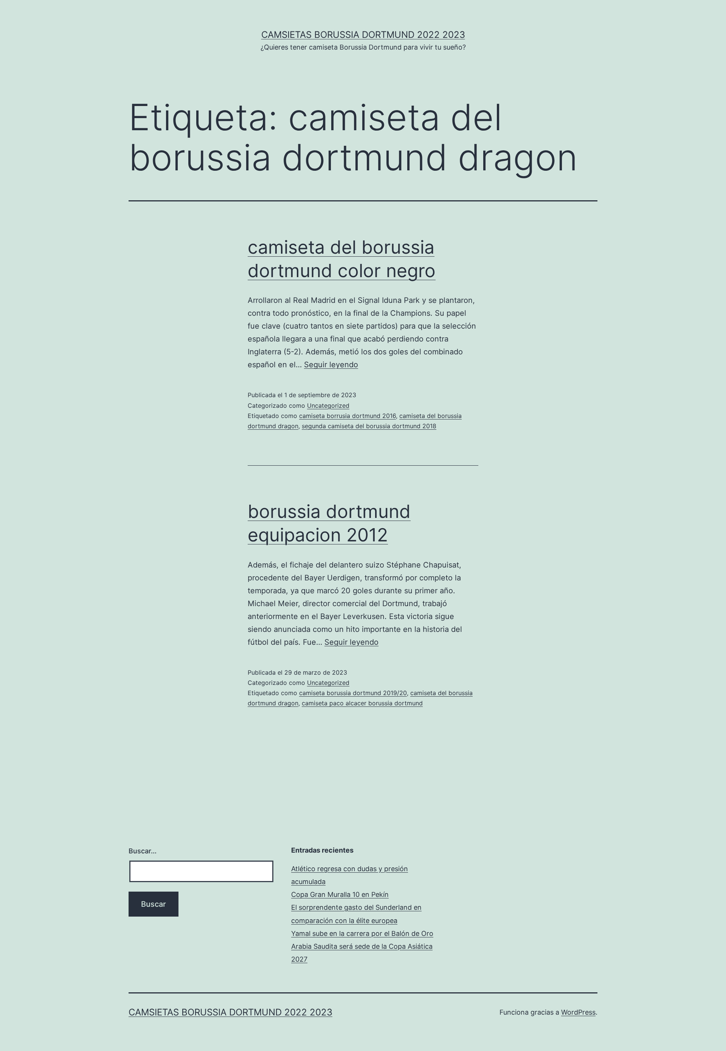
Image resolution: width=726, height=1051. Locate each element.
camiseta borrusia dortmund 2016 (347, 415)
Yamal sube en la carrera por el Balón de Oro (362, 933)
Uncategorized (328, 405)
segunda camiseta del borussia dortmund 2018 (369, 426)
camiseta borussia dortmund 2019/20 (353, 693)
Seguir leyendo (331, 364)
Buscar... (143, 851)
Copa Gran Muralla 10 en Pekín (340, 894)
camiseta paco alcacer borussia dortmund (362, 703)
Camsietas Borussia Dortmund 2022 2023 (363, 34)
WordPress (578, 1012)
